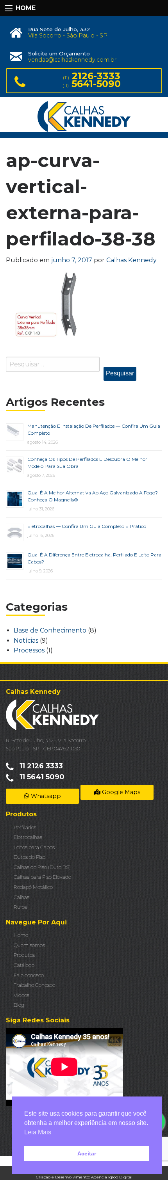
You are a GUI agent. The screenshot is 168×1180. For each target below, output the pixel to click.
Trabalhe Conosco (34, 985)
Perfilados (25, 827)
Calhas (21, 897)
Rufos (20, 907)
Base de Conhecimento (50, 630)
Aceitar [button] (86, 1153)
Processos (29, 650)
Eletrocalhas (28, 837)
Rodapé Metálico (33, 887)
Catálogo (24, 965)
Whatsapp (45, 796)
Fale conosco (29, 975)
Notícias (26, 640)
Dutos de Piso (29, 857)
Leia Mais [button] (37, 1132)
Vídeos (21, 995)
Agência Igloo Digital (111, 1177)
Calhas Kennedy (131, 260)
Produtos (24, 955)
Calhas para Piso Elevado (42, 877)
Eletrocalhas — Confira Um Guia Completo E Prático (86, 526)
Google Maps (120, 792)
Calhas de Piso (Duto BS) (42, 867)
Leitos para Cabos (34, 847)
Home (21, 935)
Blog (19, 1005)
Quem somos (29, 945)
